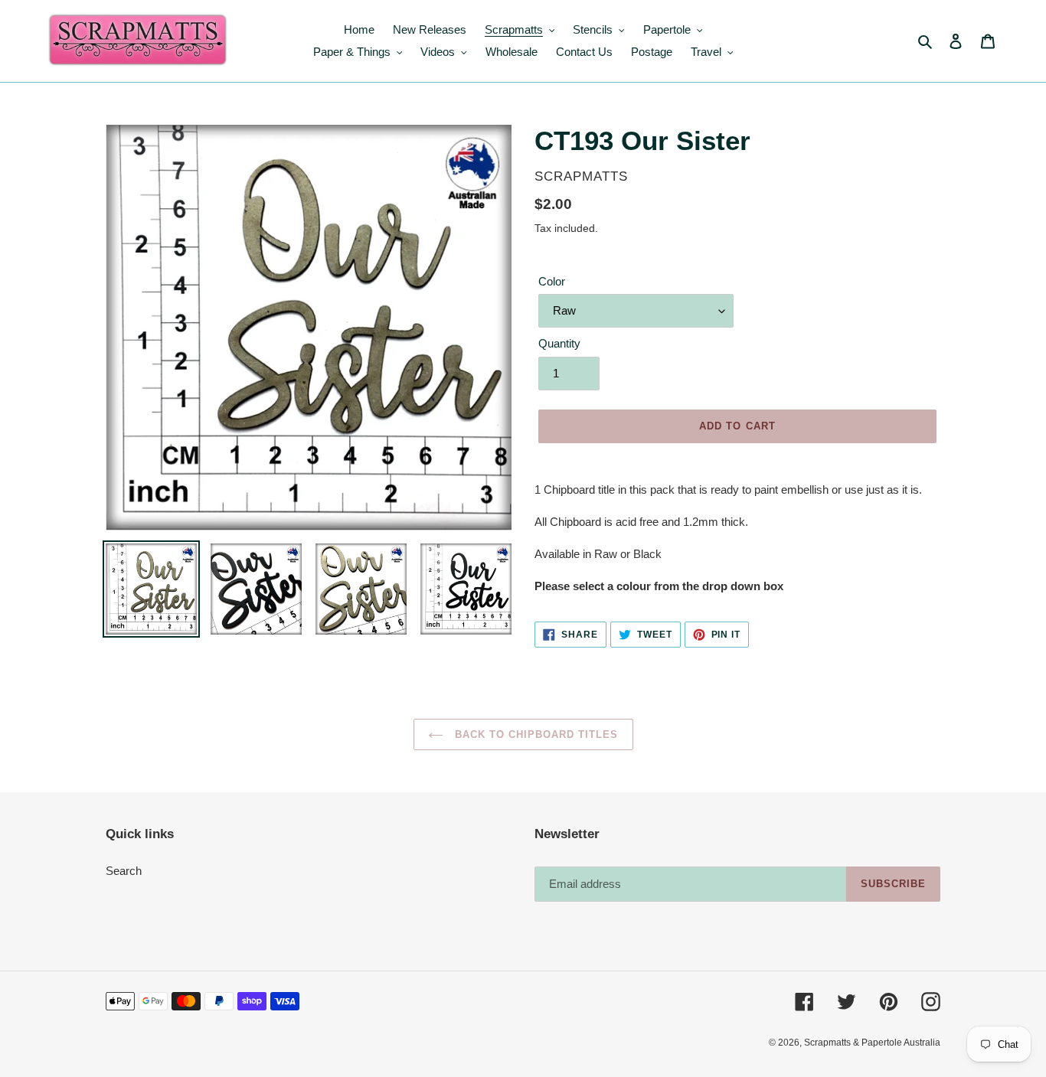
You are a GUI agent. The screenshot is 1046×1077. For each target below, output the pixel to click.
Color (551, 281)
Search (124, 870)
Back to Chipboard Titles (535, 734)
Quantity (559, 343)
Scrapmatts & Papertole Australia (872, 1042)
